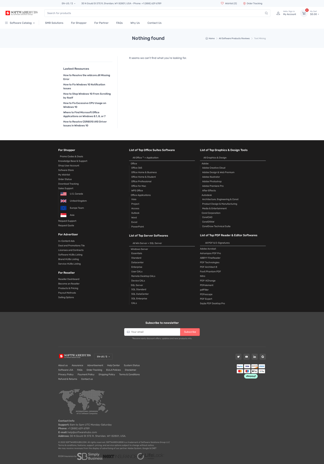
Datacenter (137, 262)
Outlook (135, 213)
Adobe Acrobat (208, 248)
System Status (132, 365)
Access (135, 208)
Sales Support (65, 188)
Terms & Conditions (129, 374)
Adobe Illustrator (211, 176)
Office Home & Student (143, 176)
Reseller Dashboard (68, 279)
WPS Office (137, 190)
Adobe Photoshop (212, 181)
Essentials (136, 253)
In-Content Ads (66, 241)
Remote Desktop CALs (143, 276)
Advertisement (95, 365)
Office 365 (136, 167)
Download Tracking (68, 183)
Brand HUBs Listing (68, 259)
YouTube (247, 357)
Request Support (67, 221)
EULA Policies (113, 370)
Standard (136, 257)
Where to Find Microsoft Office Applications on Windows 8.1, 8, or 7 (84, 114)
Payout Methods (67, 292)
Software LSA (65, 370)
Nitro (202, 276)
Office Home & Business (144, 172)
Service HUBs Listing (69, 263)
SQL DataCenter (140, 294)
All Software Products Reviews (234, 38)
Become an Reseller (68, 283)
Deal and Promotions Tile (71, 245)
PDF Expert (206, 298)
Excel (134, 222)
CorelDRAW (208, 221)
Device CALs (138, 280)
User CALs (136, 271)
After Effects (209, 190)
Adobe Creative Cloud (213, 167)
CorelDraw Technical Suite (216, 226)
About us (63, 365)
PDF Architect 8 (208, 267)
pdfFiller (204, 289)
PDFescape (206, 294)
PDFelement (206, 285)
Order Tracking (254, 3)
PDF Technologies (209, 262)
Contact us (87, 379)
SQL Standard (138, 289)
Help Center (113, 365)
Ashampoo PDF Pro (210, 253)
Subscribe (190, 331)
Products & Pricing (68, 288)
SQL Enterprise (139, 298)
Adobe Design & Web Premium (218, 172)
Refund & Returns (67, 379)
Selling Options (66, 297)
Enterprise (136, 267)
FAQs (80, 370)
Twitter (238, 357)
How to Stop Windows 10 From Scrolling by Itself (87, 95)
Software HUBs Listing (70, 254)
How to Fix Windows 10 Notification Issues (84, 86)
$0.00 (313, 13)
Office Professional (141, 181)
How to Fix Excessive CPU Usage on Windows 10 (84, 105)
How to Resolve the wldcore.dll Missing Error (86, 77)
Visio (133, 199)
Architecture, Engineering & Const (220, 199)
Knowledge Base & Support (72, 161)
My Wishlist (64, 174)
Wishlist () (231, 3)
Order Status (65, 179)
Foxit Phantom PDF (210, 271)
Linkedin (255, 357)
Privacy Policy (66, 374)
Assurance (77, 365)
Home (212, 38)
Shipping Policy (107, 374)
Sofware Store (66, 170)
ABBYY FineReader (210, 257)
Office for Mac (138, 186)
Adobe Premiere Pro (213, 186)
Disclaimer (130, 370)
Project (135, 203)
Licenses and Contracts (71, 250)
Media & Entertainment (214, 208)
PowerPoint (137, 226)
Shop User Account (68, 165)
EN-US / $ (67, 3)
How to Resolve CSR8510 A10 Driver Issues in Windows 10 (85, 123)
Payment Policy (86, 374)
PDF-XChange (207, 280)
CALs (134, 303)
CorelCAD (207, 217)
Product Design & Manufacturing (219, 203)
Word (134, 217)
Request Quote (66, 225)
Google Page (263, 357)
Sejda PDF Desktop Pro (212, 303)
